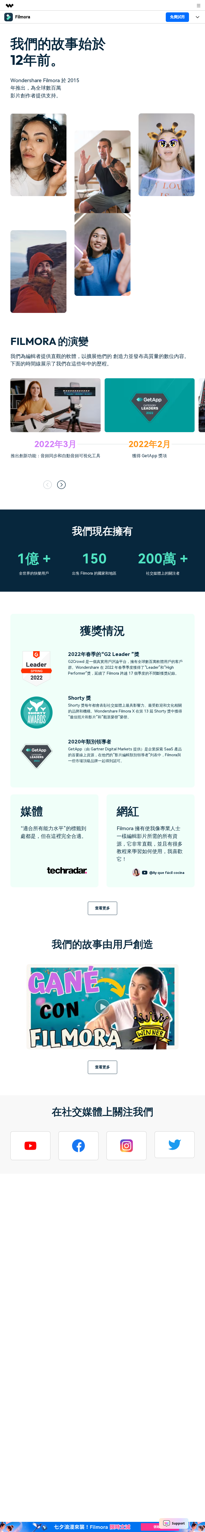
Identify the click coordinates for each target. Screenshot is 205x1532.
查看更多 (102, 908)
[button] (47, 484)
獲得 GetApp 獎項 (149, 455)
